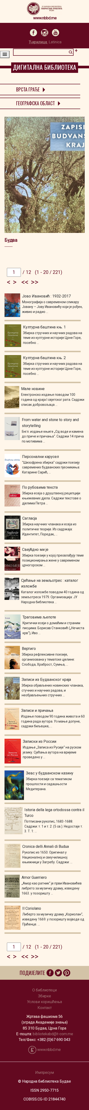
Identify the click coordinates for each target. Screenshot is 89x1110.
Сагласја (29, 518)
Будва (11, 240)
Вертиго (29, 648)
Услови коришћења (44, 1002)
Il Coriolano (31, 908)
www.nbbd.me (45, 18)
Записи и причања (37, 710)
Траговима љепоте (39, 617)
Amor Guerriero (34, 877)
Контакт (44, 1007)
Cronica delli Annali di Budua (45, 846)
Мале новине (33, 389)
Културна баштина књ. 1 (44, 327)
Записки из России (39, 741)
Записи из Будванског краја (46, 679)
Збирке (44, 996)
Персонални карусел (40, 456)
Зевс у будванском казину (49, 773)
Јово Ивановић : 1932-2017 (46, 296)
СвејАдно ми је (35, 549)
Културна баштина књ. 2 (44, 358)
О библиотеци (44, 990)
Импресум (44, 1072)
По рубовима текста (40, 487)
